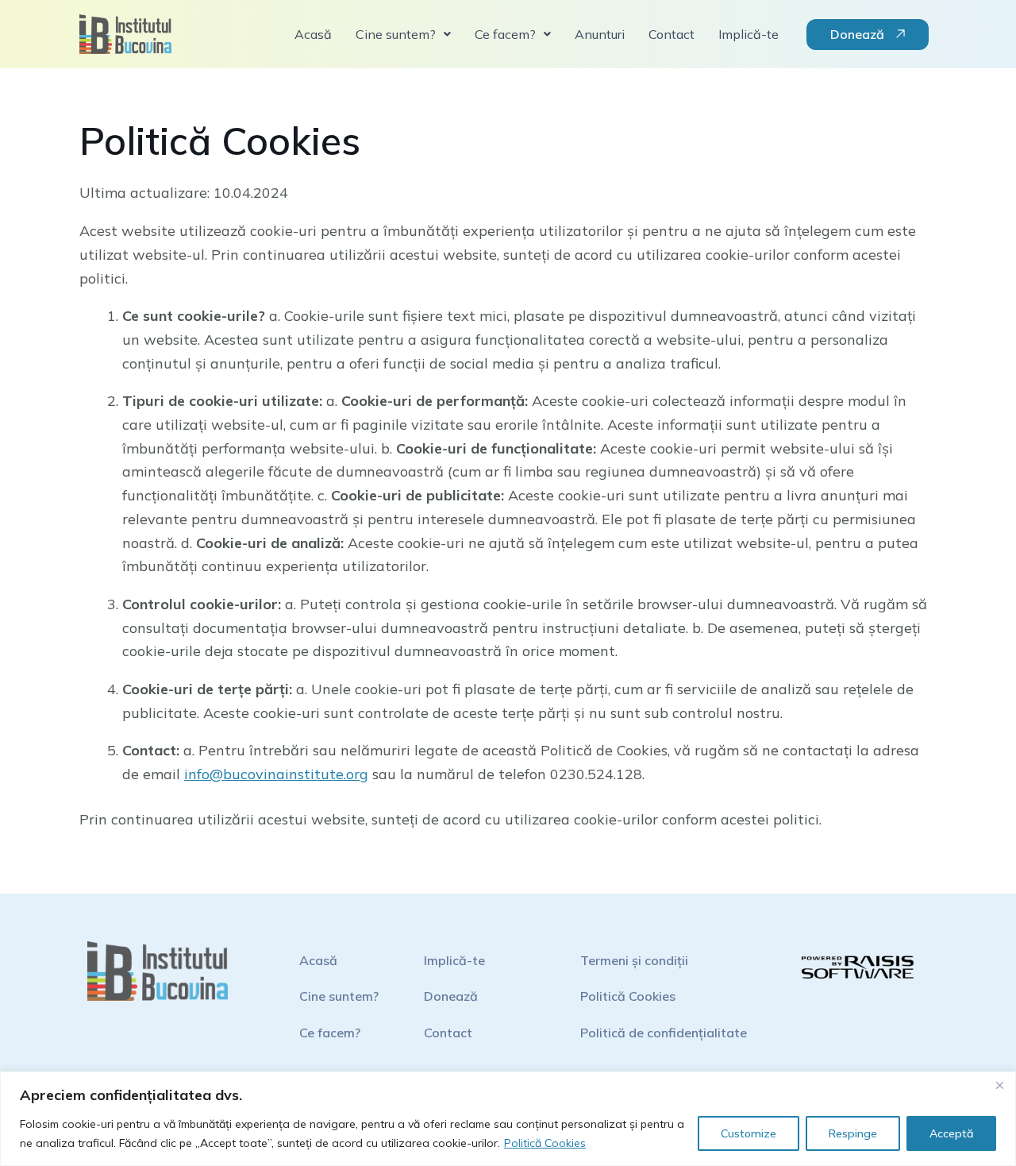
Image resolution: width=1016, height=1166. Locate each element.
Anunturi (600, 34)
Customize (748, 1133)
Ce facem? (329, 1033)
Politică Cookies (545, 1143)
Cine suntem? (339, 996)
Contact (671, 34)
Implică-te (748, 34)
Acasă (313, 34)
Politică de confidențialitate (663, 1033)
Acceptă (951, 1133)
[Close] (999, 1085)
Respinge (853, 1133)
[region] (508, 1118)
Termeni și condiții (634, 960)
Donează (451, 996)
